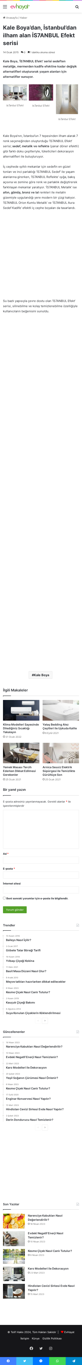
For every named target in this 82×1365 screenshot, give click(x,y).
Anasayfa (11, 17)
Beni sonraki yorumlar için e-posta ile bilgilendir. (37, 898)
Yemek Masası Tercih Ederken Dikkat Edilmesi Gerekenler (19, 770)
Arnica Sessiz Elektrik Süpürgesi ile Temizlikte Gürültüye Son (59, 770)
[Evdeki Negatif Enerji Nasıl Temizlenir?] (14, 1238)
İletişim (24, 1338)
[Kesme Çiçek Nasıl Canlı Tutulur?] (14, 1256)
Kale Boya (41, 675)
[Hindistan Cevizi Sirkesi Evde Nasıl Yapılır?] (14, 1291)
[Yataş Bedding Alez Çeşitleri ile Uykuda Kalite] (61, 710)
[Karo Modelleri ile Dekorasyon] (14, 1274)
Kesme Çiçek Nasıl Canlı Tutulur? (50, 1251)
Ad (6, 853)
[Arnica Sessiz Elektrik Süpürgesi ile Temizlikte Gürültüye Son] (61, 753)
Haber (23, 17)
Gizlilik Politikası (52, 1338)
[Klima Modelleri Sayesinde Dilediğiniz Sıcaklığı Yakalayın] (21, 710)
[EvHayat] (20, 6)
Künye (36, 1338)
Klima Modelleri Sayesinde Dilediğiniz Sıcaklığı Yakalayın (21, 728)
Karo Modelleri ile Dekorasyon (48, 1268)
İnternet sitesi (12, 883)
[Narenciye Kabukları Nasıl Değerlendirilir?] (14, 1221)
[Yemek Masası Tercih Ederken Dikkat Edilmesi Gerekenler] (21, 753)
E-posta (9, 868)
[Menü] (5, 8)
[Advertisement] (41, 256)
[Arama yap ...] (77, 8)
